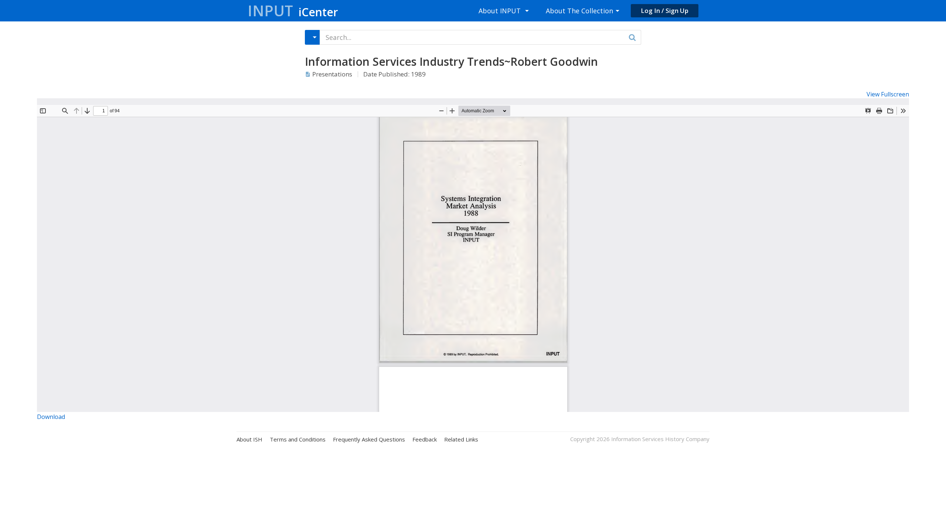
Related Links (461, 439)
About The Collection (579, 10)
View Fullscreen (888, 94)
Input (293, 10)
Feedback (424, 439)
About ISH (249, 439)
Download (51, 417)
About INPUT (500, 10)
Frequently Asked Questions (369, 439)
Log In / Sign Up (664, 10)
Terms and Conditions (298, 439)
